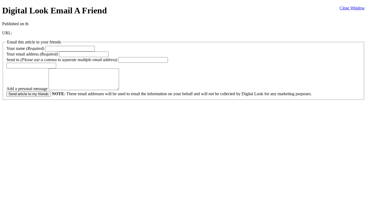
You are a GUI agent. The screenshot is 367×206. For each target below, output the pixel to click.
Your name (25, 48)
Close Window (352, 8)
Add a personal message (27, 88)
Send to (61, 59)
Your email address (32, 54)
